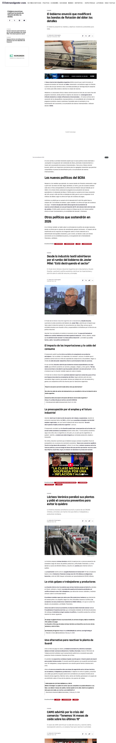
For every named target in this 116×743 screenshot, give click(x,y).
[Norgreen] (17, 56)
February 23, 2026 (75, 692)
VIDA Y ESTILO (110, 3)
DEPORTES (79, 3)
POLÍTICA (46, 3)
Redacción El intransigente (55, 35)
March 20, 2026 (72, 402)
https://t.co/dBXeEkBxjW (66, 631)
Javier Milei (75, 323)
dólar (67, 84)
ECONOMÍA (54, 3)
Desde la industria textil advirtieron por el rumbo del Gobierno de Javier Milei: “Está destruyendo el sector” (16, 32)
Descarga (107, 157)
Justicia (77, 566)
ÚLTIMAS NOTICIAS (34, 3)
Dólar (78, 243)
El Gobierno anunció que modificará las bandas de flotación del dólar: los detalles (15, 14)
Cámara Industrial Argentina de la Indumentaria (67, 321)
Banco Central (59, 243)
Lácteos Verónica (62, 561)
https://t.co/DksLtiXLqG (52, 400)
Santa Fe (76, 699)
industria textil (49, 484)
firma (92, 564)
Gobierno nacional (87, 243)
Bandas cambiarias (69, 243)
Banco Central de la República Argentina (58, 82)
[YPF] (71, 76)
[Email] (24, 20)
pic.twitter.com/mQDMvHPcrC (66, 690)
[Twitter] (14, 20)
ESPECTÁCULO (90, 3)
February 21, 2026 (70, 633)
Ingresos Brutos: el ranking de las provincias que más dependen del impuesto (16, 41)
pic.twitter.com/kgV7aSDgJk (83, 631)
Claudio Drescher (86, 321)
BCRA (51, 106)
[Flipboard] (19, 20)
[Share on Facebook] (82, 36)
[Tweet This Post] (86, 36)
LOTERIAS (100, 3)
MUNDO (71, 3)
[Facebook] (10, 20)
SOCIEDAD (63, 3)
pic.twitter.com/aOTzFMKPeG (68, 400)
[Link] (89, 36)
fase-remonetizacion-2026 (38, 157)
